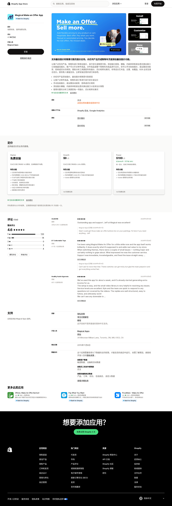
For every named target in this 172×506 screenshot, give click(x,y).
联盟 (136, 478)
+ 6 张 (139, 49)
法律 (136, 482)
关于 (136, 455)
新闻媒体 (138, 468)
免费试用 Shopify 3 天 (86, 432)
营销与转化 (44, 478)
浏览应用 (116, 3)
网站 (79, 334)
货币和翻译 (75, 487)
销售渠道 (43, 455)
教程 (79, 320)
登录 (146, 3)
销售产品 (43, 464)
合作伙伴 (138, 473)
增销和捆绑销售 (77, 468)
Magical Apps (12, 45)
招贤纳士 (138, 459)
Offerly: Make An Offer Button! (27, 393)
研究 (104, 473)
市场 (73, 459)
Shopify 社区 (107, 464)
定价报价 (81, 118)
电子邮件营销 (76, 473)
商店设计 (43, 473)
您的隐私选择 (58, 499)
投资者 (137, 464)
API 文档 (106, 459)
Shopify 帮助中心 (109, 455)
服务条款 (25, 499)
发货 (73, 482)
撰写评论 (12, 255)
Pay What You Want (76, 393)
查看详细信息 (83, 381)
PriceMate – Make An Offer (133, 393)
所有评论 (24, 255)
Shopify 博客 (107, 468)
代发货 (74, 455)
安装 (26, 52)
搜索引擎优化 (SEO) (79, 478)
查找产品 (43, 459)
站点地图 (46, 499)
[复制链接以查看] (60, 219)
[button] (32, 397)
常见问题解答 (83, 317)
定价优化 (81, 126)
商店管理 (43, 482)
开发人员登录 (13, 499)
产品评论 (74, 464)
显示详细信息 (81, 259)
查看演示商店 (25, 58)
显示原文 (73, 93)
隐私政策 (81, 314)
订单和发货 (44, 468)
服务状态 (138, 487)
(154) (14, 37)
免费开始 (158, 3)
